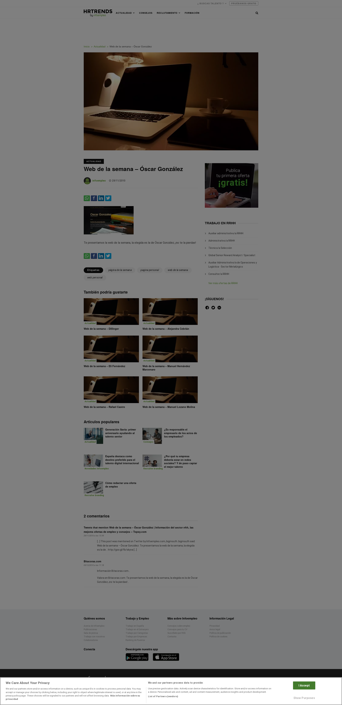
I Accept (304, 685)
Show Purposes (304, 698)
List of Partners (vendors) (163, 696)
